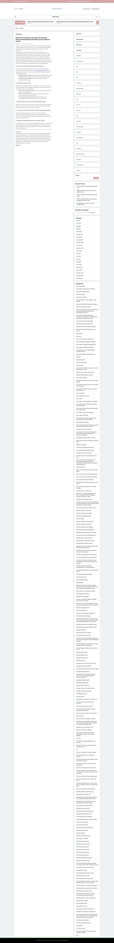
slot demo (78, 132)
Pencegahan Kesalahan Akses (83, 671)
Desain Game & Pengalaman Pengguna (84, 347)
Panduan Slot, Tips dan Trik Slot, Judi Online (86, 663)
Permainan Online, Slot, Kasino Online (84, 706)
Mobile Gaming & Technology (82, 593)
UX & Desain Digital (80, 928)
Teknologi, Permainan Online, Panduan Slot (85, 911)
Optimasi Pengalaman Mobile (82, 607)
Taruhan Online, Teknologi (82, 822)
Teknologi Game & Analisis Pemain (84, 891)
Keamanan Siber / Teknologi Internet (84, 538)
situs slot (78, 110)
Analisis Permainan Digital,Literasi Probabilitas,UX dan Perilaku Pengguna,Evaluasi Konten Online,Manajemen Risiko (87, 311)
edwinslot (78, 357)
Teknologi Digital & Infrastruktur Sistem (85, 873)
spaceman (78, 148)
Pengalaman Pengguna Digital (82, 680)
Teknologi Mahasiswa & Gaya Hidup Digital (85, 898)
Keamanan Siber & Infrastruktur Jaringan (85, 540)
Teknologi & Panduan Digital (82, 855)
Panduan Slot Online (80, 660)
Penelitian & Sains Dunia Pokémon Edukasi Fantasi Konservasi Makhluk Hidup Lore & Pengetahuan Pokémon (85, 676)
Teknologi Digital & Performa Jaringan (84, 878)
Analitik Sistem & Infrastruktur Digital (84, 323)
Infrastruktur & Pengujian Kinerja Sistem (85, 447)
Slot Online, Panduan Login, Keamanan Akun (86, 767)
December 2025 (79, 240)
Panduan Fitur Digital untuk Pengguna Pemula (86, 627)
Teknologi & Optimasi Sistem (82, 852)
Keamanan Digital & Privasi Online (83, 524)
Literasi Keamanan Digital (82, 579)
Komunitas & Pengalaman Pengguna (84, 574)
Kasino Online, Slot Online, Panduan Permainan (86, 476)
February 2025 (79, 267)
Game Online (79, 398)
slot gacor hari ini (80, 154)
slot (77, 66)
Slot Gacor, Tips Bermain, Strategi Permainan (86, 752)
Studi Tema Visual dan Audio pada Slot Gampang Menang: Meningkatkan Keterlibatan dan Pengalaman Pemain (33, 39)
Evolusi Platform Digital (81, 377)
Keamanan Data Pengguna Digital (83, 516)
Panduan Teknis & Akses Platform (83, 666)
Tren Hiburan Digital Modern (82, 920)
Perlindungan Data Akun (81, 693)
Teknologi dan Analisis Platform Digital (85, 867)
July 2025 (78, 253)
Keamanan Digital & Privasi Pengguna (84, 527)
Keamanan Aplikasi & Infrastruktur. (84, 510)
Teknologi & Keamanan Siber (82, 846)
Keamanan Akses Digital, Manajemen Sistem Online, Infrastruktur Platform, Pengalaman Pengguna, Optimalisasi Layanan (86, 495)
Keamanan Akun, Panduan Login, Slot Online (86, 507)
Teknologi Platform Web (81, 903)
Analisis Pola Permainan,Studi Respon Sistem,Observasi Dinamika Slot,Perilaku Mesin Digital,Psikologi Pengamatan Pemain (86, 317)
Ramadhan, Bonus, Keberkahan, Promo (84, 727)
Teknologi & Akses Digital (82, 824)
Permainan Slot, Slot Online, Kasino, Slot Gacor (86, 713)
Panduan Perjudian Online (82, 652)
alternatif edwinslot (80, 294)
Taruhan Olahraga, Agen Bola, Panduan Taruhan (86, 819)
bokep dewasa (79, 333)
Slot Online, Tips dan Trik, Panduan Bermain (85, 788)
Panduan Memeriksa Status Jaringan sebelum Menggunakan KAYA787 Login (74, 1)
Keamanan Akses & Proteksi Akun (83, 490)
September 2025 (80, 248)
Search (77, 175)
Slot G (77, 83)
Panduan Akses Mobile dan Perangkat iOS (85, 613)
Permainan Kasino (80, 696)
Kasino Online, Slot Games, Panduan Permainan (86, 474)
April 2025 (78, 261)
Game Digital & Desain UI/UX (82, 396)
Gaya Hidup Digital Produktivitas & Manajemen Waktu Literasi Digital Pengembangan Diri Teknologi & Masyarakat (86, 433)
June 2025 (78, 256)
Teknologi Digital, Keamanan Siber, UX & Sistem (86, 888)
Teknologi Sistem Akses (81, 906)
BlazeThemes (66, 940)
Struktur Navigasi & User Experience (84, 816)
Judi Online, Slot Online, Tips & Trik (84, 453)
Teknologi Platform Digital (82, 900)
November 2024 (79, 275)
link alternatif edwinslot (81, 577)
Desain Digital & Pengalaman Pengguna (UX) (86, 344)
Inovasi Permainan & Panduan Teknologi (85, 450)
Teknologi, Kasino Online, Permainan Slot (85, 909)
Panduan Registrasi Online (82, 657)
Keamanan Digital (80, 518)
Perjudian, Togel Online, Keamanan (84, 691)
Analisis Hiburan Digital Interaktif (83, 306)
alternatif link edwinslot (81, 297)
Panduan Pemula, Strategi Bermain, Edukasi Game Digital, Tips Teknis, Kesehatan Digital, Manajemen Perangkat (87, 640)
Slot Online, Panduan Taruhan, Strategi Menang (86, 776)
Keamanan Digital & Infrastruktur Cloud (84, 521)
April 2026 (78, 229)
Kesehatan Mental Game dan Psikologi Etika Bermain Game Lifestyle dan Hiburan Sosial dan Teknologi (86, 562)
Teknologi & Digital (80, 833)
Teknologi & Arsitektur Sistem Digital (84, 827)
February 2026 (79, 234)
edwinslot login (79, 365)
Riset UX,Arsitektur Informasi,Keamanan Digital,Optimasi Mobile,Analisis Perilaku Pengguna (85, 734)
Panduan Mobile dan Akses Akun (83, 635)
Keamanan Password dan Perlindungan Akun (86, 535)
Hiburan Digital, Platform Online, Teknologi (85, 437)
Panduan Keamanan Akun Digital (83, 632)
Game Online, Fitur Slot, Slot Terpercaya (85, 412)
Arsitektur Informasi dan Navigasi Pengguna (86, 326)
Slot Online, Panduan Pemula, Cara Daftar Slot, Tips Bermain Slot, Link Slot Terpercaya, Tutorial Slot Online (87, 772)
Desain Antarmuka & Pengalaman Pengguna (86, 341)
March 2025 (79, 264)
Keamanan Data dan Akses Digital (83, 513)
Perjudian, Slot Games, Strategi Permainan (85, 688)
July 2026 (78, 220)
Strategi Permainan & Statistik (83, 808)
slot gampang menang (40, 70)
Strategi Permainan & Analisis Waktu (84, 805)
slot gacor (78, 55)
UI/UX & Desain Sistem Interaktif (83, 922)
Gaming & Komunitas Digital (82, 422)
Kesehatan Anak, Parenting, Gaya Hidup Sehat (86, 557)
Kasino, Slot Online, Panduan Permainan (85, 479)
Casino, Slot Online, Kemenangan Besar (85, 339)
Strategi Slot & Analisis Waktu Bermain (84, 811)
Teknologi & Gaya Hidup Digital (83, 835)
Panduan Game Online (81, 630)
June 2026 (78, 223)
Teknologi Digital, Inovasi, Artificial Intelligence (86, 885)
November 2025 (79, 242)
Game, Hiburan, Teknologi (82, 415)
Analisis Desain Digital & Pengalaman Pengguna (86, 304)
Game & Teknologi (80, 393)
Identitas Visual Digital (81, 444)
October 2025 (79, 245)
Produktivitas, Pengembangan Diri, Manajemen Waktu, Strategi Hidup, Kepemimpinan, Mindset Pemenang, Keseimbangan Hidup (86, 723)
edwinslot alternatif (80, 359)
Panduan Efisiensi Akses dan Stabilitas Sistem (86, 624)
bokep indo (78, 336)
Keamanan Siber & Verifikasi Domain (84, 543)
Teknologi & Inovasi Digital (82, 838)
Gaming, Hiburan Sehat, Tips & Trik (84, 429)
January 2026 (79, 237)
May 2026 (78, 226)
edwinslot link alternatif (81, 362)
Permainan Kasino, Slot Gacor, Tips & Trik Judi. (86, 699)
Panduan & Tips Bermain (81, 610)
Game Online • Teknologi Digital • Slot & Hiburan (87, 401)
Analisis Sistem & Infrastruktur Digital (84, 321)
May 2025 (78, 259)
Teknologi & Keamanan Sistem (83, 849)
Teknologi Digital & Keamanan (83, 875)
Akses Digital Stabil (80, 286)
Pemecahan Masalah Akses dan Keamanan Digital (87, 668)
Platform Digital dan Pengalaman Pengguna (85, 718)
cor (80, 83)
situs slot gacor (79, 61)
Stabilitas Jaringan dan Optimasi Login (84, 791)
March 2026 (79, 231)
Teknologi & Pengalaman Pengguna (84, 857)
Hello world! (92, 212)
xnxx (77, 935)
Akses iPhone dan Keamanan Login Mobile (85, 289)
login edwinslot (79, 582)
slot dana (78, 121)
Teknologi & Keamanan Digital (83, 844)
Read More (18, 145)
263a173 (18, 43)
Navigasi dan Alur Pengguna (82, 596)
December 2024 (79, 272)
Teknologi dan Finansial (81, 870)
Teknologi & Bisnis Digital (82, 830)
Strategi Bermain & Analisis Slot (83, 794)
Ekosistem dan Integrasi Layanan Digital (85, 372)
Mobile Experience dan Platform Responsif (85, 591)
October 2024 (79, 278)
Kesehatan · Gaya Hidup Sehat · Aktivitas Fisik (86, 554)
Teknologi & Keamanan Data (82, 841)
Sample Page (55, 16)
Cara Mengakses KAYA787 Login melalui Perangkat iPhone (82, 21)
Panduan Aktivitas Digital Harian (83, 616)
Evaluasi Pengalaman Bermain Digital (84, 375)
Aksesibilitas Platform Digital (82, 291)
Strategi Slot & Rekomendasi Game (84, 813)
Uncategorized (79, 925)
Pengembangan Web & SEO (82, 682)
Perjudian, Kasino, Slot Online (82, 685)
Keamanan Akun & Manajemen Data (84, 499)
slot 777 (78, 104)
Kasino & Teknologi (80, 467)
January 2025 (79, 270)
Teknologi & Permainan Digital (83, 860)
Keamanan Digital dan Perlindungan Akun (85, 529)
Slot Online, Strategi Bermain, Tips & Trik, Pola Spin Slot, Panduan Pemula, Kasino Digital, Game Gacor (87, 785)
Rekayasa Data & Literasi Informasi (84, 729)
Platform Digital (79, 716)
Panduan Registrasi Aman (82, 655)
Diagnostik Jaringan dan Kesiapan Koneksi (85, 354)
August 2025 (79, 250)
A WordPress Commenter (82, 212)
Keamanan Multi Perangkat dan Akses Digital (86, 532)
